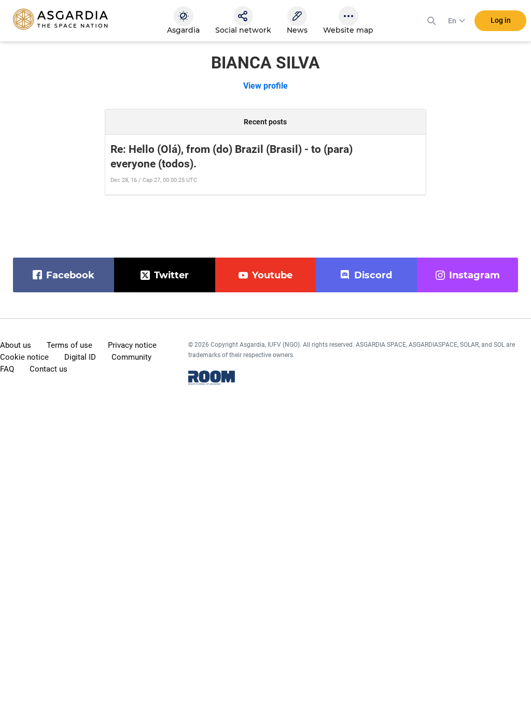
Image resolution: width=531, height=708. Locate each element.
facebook (70, 275)
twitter (171, 275)
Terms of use (69, 345)
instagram (474, 275)
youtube (272, 275)
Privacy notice (132, 345)
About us (15, 345)
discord (373, 275)
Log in (501, 20)
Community (131, 357)
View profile (265, 86)
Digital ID (80, 357)
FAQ (7, 369)
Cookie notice (24, 357)
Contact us (48, 369)
